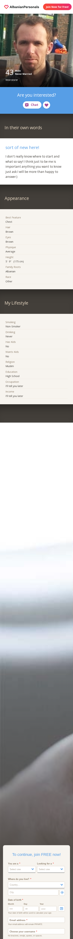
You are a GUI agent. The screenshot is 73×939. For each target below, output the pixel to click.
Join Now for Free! (57, 7)
